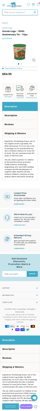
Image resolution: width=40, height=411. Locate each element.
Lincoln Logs (7, 28)
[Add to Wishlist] (35, 407)
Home (4, 23)
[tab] (20, 106)
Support (6, 288)
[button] (7, 38)
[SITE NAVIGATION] (3, 4)
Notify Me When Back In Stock (10, 406)
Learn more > (19, 204)
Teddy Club (7, 302)
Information (8, 295)
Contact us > (20, 225)
